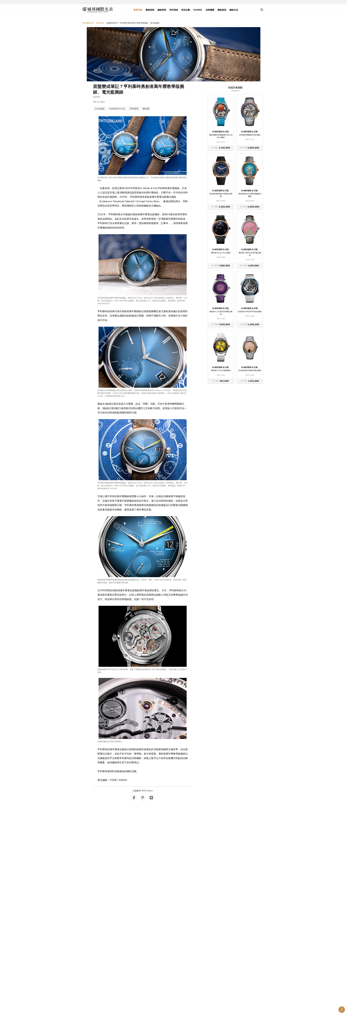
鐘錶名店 (233, 9)
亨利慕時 (134, 108)
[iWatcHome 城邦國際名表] (97, 9)
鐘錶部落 (162, 9)
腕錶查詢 (222, 9)
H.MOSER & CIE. (117, 108)
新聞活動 (138, 9)
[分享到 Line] (151, 797)
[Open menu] (341, 1009)
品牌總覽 (210, 9)
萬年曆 (146, 108)
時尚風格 (173, 9)
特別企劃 (185, 9)
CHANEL (197, 9)
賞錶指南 (150, 9)
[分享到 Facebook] (134, 797)
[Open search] (262, 9)
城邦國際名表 (88, 23)
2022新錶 (100, 108)
